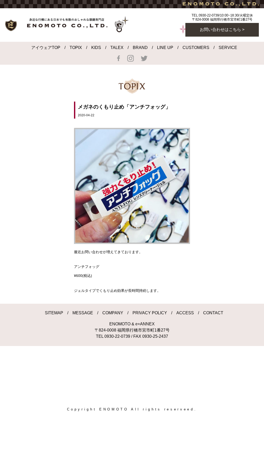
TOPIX (76, 47)
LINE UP (165, 47)
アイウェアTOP (45, 47)
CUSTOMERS (196, 47)
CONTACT (213, 313)
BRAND (140, 47)
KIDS (96, 47)
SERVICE (228, 47)
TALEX (116, 47)
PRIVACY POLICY (150, 313)
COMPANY (112, 313)
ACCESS (185, 313)
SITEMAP (54, 313)
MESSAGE (82, 313)
